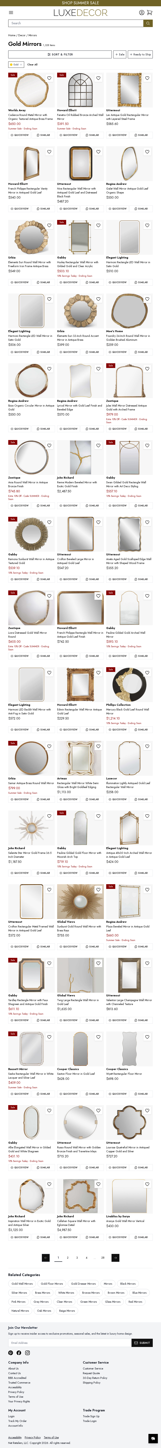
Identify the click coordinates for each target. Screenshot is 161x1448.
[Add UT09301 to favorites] (98, 152)
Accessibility (15, 1387)
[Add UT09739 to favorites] (98, 522)
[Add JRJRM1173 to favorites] (49, 1184)
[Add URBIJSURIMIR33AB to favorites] (98, 299)
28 (102, 1258)
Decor (22, 35)
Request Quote (91, 1373)
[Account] (142, 12)
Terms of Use (15, 1397)
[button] (149, 12)
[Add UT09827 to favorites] (147, 522)
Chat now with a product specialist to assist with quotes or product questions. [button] (125, 1428)
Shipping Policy (91, 1383)
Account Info (15, 1426)
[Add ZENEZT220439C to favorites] (49, 596)
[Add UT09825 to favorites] (147, 78)
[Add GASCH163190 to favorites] (98, 816)
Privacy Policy (16, 1392)
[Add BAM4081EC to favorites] (49, 1037)
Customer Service (93, 1368)
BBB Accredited (17, 1378)
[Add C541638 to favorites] (98, 1037)
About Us (13, 1368)
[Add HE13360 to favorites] (98, 78)
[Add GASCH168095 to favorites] (147, 445)
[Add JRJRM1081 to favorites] (98, 445)
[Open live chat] (153, 1438)
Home (11, 35)
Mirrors (32, 35)
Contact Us (14, 1373)
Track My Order (17, 1421)
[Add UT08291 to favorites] (98, 1110)
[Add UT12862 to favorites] (147, 1110)
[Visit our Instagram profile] (27, 1353)
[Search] (148, 23)
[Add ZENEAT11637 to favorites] (49, 445)
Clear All (32, 64)
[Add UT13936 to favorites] (49, 890)
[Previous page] (46, 1258)
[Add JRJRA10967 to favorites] (49, 816)
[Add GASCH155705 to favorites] (98, 225)
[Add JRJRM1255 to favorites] (98, 1184)
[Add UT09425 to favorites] (147, 963)
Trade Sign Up (91, 1416)
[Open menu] (11, 12)
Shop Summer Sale (80, 3)
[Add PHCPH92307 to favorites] (147, 673)
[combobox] (75, 23)
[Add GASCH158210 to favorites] (49, 522)
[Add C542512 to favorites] (147, 1037)
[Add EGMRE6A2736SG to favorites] (49, 299)
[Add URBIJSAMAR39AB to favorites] (49, 746)
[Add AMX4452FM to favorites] (98, 746)
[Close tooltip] (154, 1426)
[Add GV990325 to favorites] (98, 890)
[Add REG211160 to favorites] (147, 152)
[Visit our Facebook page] (19, 1353)
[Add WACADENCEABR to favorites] (49, 78)
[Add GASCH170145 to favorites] (147, 596)
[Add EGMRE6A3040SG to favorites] (49, 673)
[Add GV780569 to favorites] (98, 963)
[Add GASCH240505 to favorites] (49, 963)
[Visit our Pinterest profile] (10, 1352)
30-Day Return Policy (95, 1378)
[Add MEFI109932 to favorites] (147, 299)
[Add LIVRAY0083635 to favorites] (147, 1184)
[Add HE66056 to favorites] (49, 152)
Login (11, 1416)
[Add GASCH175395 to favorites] (49, 1110)
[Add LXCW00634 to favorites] (147, 746)
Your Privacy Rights (19, 1401)
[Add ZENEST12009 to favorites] (147, 369)
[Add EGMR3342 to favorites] (147, 816)
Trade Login (90, 1421)
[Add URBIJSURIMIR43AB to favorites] (49, 225)
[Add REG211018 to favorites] (147, 890)
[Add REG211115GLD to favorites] (49, 369)
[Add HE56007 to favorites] (98, 673)
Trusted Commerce (19, 1383)
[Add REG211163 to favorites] (98, 369)
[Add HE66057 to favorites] (98, 596)
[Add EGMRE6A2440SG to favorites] (147, 225)
